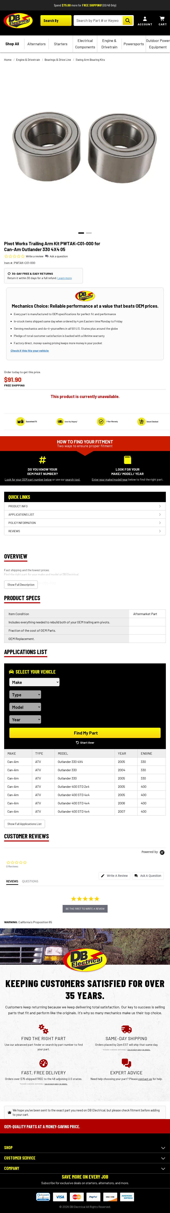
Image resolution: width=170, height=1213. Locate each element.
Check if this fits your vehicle (30, 350)
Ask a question (59, 256)
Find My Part (86, 732)
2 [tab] (89, 233)
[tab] (114, 875)
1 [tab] (81, 233)
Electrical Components (85, 43)
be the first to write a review (85, 909)
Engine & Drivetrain (109, 43)
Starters (60, 43)
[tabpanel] (85, 147)
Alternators (36, 43)
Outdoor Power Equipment (158, 43)
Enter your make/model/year (110, 479)
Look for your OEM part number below (28, 479)
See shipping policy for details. (139, 1050)
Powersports (134, 43)
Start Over (87, 742)
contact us (145, 1079)
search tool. (72, 479)
